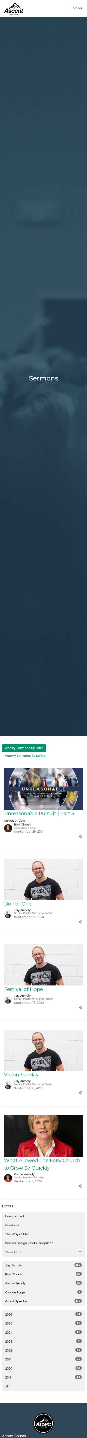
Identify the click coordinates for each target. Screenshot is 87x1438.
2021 (42, 1359)
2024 (42, 1332)
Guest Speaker (42, 1301)
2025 (42, 1323)
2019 (42, 1377)
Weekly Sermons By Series (25, 756)
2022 (42, 1350)
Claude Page (42, 1292)
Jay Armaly (42, 1265)
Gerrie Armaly (42, 1283)
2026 (42, 1314)
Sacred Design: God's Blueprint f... (30, 1243)
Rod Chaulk (42, 1274)
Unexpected (14, 1216)
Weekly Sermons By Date (24, 748)
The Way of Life (16, 1234)
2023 (42, 1341)
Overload (12, 1225)
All (6, 1386)
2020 (42, 1368)
